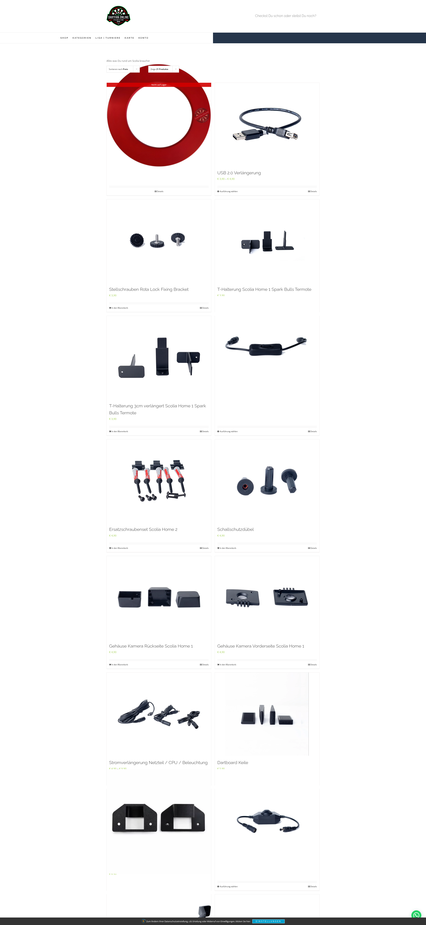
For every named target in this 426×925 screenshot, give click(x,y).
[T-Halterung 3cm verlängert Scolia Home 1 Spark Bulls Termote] (159, 357)
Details (160, 191)
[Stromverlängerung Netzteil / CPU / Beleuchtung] (159, 714)
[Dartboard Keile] (267, 714)
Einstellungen (268, 921)
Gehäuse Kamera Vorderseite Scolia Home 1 (260, 646)
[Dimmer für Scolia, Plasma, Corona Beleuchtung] (267, 821)
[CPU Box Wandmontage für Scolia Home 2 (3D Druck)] (159, 821)
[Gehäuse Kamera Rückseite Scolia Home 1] (159, 597)
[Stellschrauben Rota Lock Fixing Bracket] (159, 240)
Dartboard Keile (232, 762)
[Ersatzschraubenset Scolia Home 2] (159, 481)
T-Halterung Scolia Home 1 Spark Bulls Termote (264, 289)
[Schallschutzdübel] (267, 481)
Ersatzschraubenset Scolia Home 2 (143, 529)
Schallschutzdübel (235, 529)
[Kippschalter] (267, 348)
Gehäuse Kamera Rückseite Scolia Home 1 (151, 646)
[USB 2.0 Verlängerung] (267, 124)
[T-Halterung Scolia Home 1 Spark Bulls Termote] (267, 240)
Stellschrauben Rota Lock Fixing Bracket (149, 289)
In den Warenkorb (119, 307)
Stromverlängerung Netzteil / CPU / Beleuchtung (158, 762)
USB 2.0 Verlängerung (239, 172)
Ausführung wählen (229, 191)
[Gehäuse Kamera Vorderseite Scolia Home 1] (267, 597)
